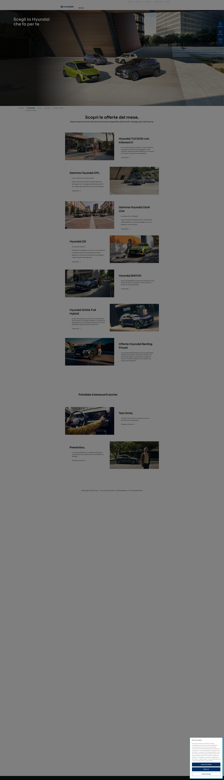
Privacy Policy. (209, 760)
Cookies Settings (206, 774)
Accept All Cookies (206, 764)
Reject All (206, 769)
